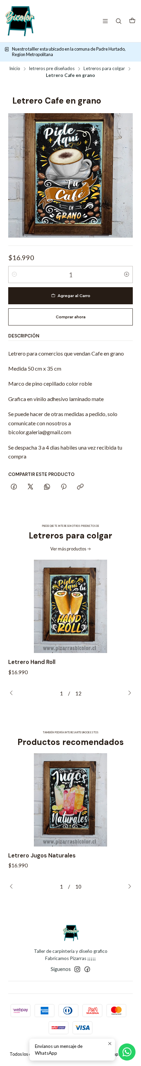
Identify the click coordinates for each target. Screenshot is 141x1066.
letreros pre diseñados (52, 68)
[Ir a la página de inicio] (19, 21)
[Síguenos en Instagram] (77, 969)
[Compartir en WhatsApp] (47, 487)
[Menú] (105, 21)
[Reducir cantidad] (14, 274)
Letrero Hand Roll (31, 662)
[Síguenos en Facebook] (87, 969)
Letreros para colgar (104, 68)
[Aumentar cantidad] (126, 274)
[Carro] (132, 21)
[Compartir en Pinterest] (63, 487)
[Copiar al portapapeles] (80, 487)
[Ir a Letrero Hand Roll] (70, 606)
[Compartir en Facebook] (14, 487)
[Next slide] (128, 693)
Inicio (14, 68)
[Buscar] (118, 21)
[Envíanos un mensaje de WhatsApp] (127, 1052)
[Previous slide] (13, 693)
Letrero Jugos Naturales (42, 855)
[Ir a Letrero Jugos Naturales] (70, 800)
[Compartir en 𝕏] (30, 487)
